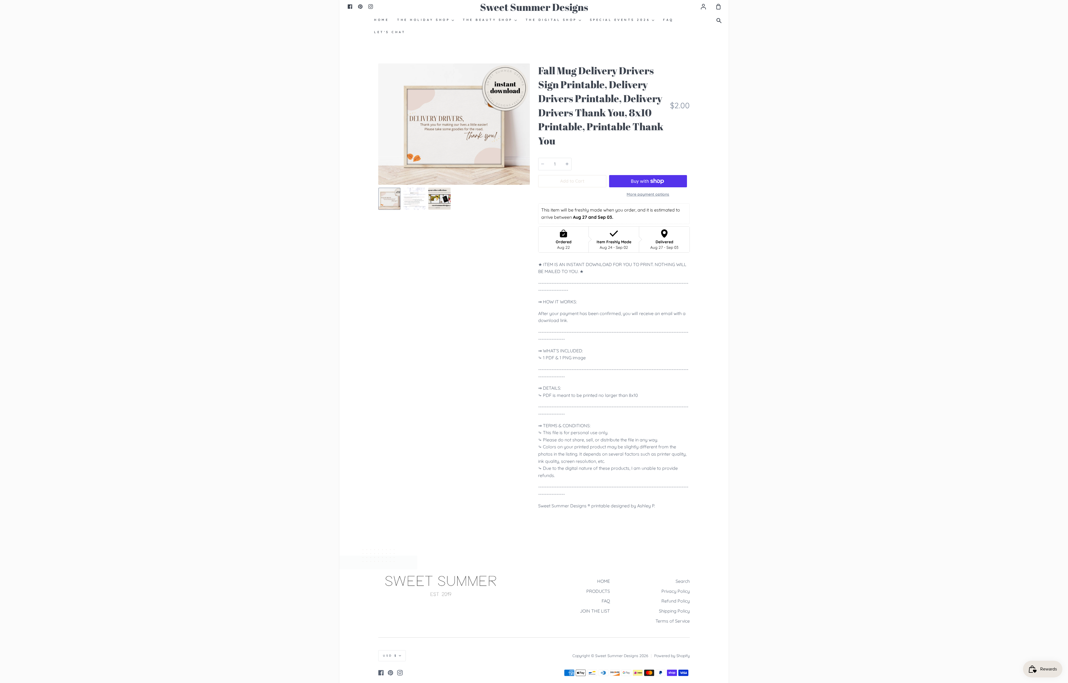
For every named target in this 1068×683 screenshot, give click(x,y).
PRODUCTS (598, 591)
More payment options (648, 194)
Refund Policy (675, 601)
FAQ (606, 601)
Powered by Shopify (672, 655)
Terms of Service (673, 621)
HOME (603, 581)
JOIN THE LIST (595, 611)
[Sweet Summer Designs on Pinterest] (390, 672)
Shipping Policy (674, 611)
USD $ (390, 655)
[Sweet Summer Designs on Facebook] (381, 672)
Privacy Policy (675, 591)
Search (683, 581)
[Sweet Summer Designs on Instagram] (400, 672)
